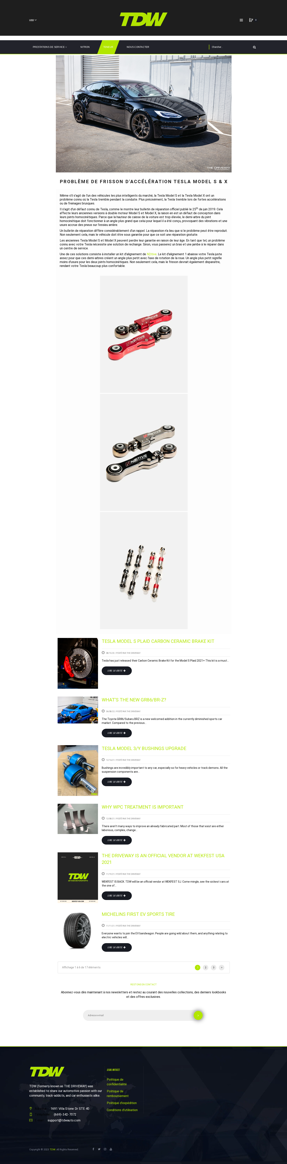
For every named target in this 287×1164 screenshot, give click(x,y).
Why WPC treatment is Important (143, 807)
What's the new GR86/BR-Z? (134, 700)
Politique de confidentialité (117, 1082)
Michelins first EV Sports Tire (138, 914)
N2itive (152, 254)
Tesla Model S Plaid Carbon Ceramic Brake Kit (158, 641)
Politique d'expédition (122, 1103)
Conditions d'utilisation (122, 1110)
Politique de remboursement (118, 1093)
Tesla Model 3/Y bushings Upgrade (144, 748)
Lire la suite (115, 670)
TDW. (53, 1149)
